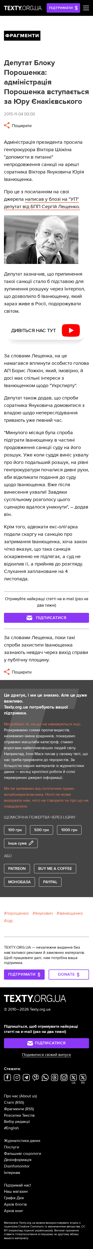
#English (11, 1128)
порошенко (17, 913)
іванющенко (71, 913)
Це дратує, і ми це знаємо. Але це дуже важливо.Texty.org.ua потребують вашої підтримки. (45, 704)
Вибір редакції (17, 1121)
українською (43, 1230)
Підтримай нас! (17, 1185)
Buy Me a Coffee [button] (55, 868)
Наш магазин (16, 1191)
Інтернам (12, 1172)
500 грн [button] (41, 829)
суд (9, 920)
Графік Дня (14, 1197)
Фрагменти (14, 1109)
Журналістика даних (22, 1140)
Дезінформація (17, 1159)
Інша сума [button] (17, 843)
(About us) (28, 1096)
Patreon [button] (17, 868)
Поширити (21, 125)
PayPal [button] (50, 882)
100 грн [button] (15, 829)
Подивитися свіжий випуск (46, 1054)
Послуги (11, 1147)
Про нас (11, 1096)
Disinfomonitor (17, 1166)
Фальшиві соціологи (22, 1153)
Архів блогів (15, 1204)
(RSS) (19, 1102)
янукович (44, 913)
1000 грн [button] (69, 829)
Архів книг (13, 1210)
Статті (9, 1102)
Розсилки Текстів (19, 1115)
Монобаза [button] (19, 882)
